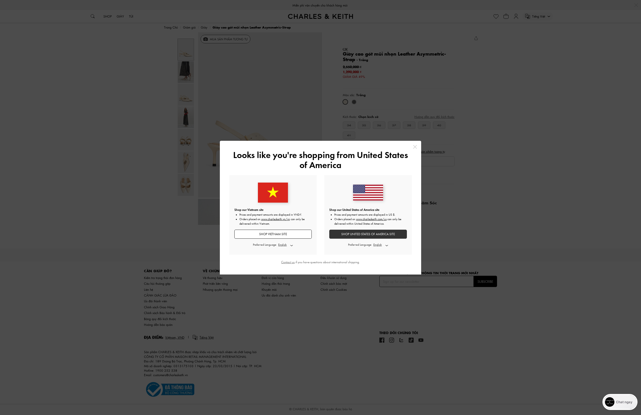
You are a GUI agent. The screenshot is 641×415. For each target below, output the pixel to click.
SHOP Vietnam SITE (273, 234)
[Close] (415, 147)
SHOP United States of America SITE (368, 234)
